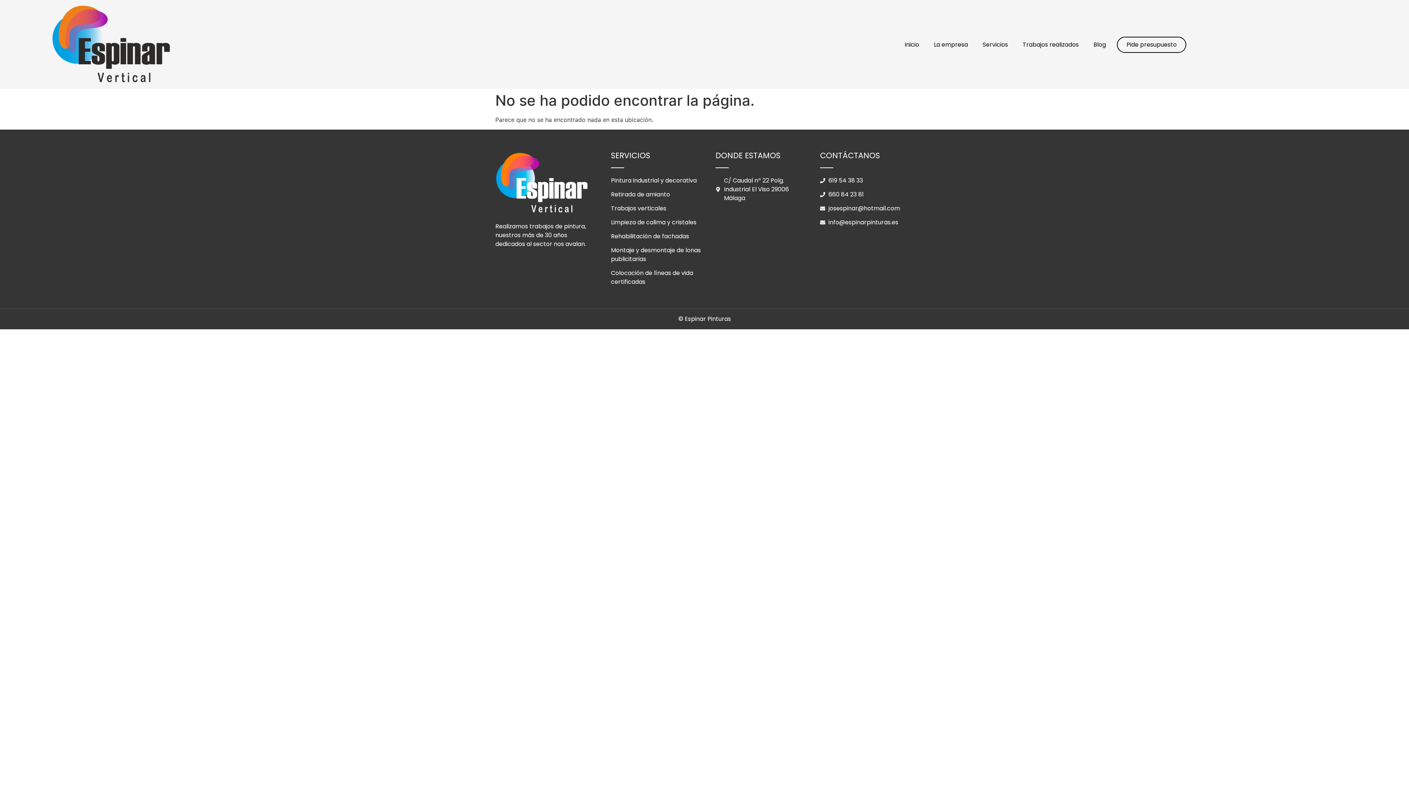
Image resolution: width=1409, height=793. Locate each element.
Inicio (911, 44)
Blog (1099, 44)
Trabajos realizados (1051, 44)
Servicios (995, 44)
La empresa (951, 44)
